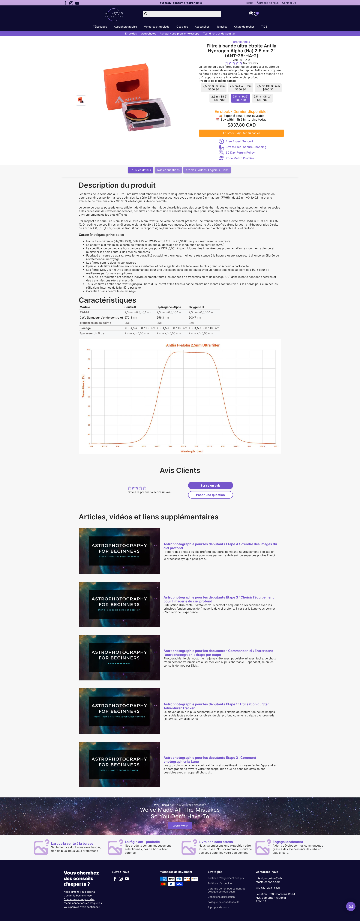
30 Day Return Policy (240, 152)
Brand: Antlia (241, 42)
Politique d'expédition (220, 883)
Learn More (180, 825)
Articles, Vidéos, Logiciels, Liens (207, 170)
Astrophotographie (125, 26)
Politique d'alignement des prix (226, 878)
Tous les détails (140, 170)
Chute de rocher (244, 26)
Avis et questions (168, 170)
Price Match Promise (240, 158)
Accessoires (202, 26)
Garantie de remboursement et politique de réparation (226, 890)
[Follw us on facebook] (65, 3)
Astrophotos (148, 33)
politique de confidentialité (223, 902)
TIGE (264, 26)
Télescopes (100, 26)
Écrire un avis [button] (210, 485)
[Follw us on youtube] (77, 3)
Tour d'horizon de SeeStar (219, 33)
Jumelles (222, 26)
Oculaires (182, 26)
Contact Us (289, 2)
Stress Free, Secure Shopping (246, 147)
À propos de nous (267, 2)
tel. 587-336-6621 (268, 888)
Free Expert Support (239, 141)
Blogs (249, 2)
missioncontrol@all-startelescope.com (269, 880)
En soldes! (131, 33)
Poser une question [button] (210, 495)
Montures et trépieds (156, 26)
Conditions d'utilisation (221, 896)
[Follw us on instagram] (71, 3)
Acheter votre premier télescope (179, 33)
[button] (234, 63)
